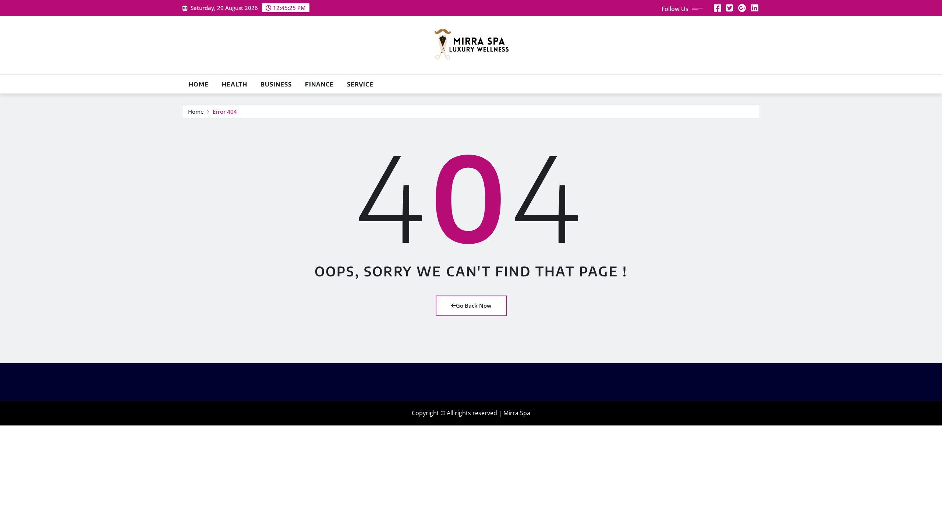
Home (199, 84)
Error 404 (225, 111)
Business (276, 84)
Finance (319, 84)
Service (360, 84)
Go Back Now (473, 305)
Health (234, 84)
